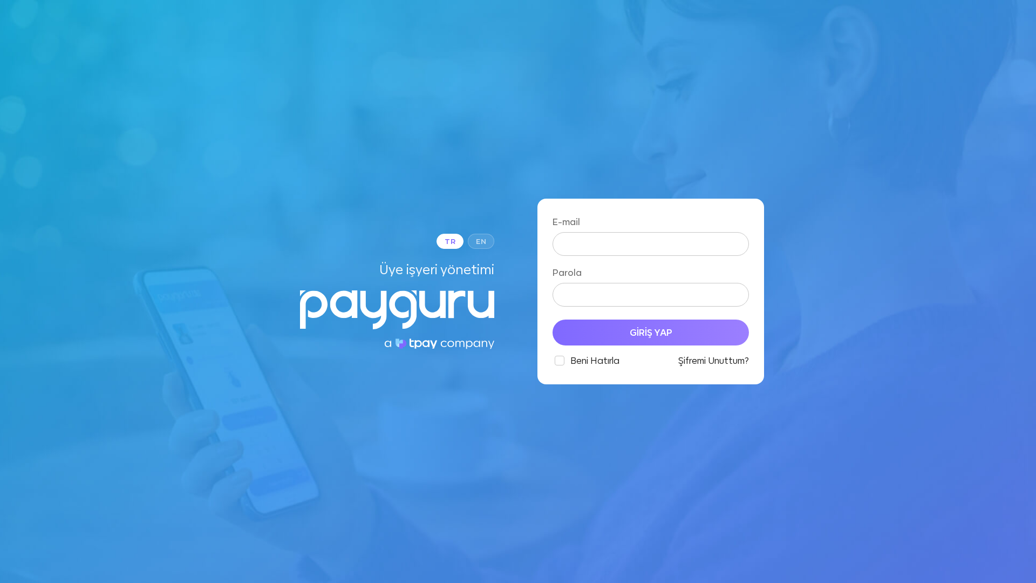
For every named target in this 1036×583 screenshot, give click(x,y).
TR (450, 241)
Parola (567, 272)
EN (481, 241)
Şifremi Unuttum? (713, 360)
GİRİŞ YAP (651, 332)
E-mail (566, 221)
